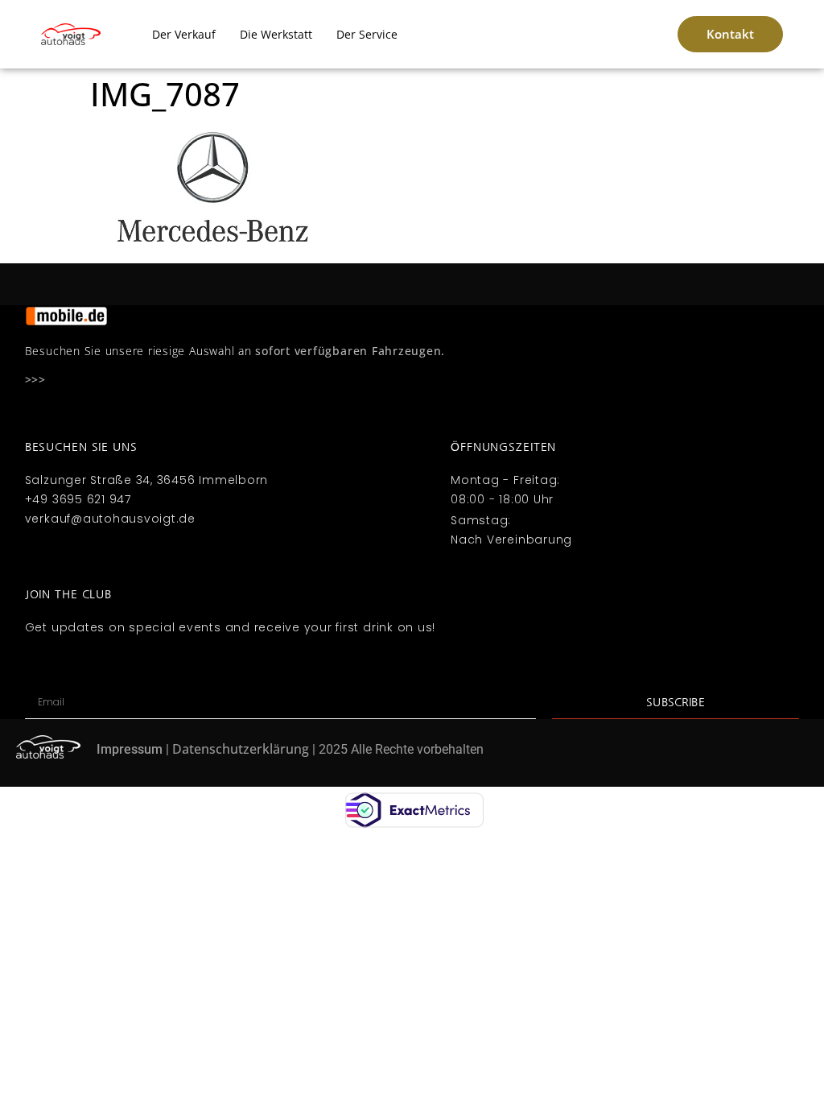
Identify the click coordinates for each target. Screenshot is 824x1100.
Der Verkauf (184, 34)
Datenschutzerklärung (240, 749)
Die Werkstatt (276, 34)
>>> (35, 379)
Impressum (130, 749)
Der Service (367, 34)
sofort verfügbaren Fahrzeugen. (350, 350)
